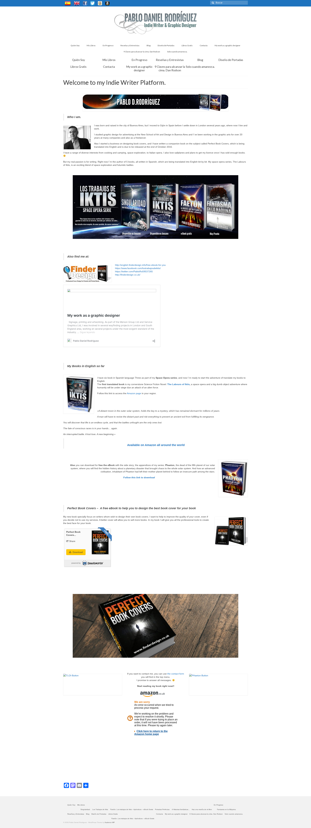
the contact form (175, 673)
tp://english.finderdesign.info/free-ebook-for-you (141, 265)
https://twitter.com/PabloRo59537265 (134, 271)
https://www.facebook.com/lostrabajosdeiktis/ (138, 268)
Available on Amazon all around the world (156, 445)
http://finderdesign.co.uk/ (127, 274)
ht (116, 265)
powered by (76, 563)
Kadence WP (110, 822)
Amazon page (134, 393)
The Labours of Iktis (178, 384)
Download (77, 552)
